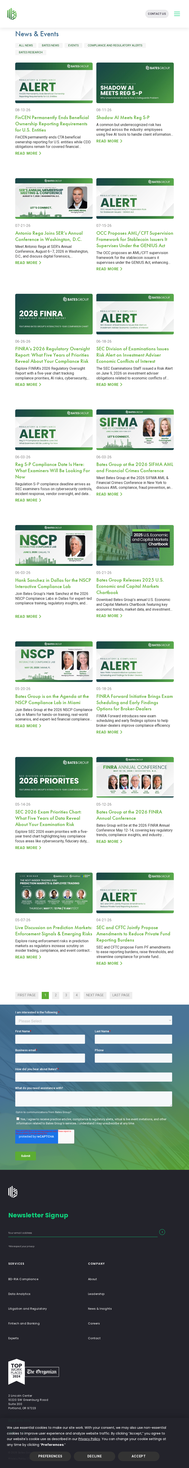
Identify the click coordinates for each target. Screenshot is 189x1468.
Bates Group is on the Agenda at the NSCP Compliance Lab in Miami (52, 699)
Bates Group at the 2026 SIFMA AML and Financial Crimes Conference (134, 467)
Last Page (121, 995)
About (92, 1279)
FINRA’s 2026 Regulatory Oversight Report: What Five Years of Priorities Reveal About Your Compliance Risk (52, 354)
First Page (27, 995)
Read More (26, 153)
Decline (94, 1456)
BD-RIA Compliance (23, 1279)
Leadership (96, 1294)
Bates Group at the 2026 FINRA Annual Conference (129, 814)
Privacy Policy (89, 1439)
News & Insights (100, 1309)
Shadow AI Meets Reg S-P (123, 117)
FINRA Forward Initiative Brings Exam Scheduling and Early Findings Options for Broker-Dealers (134, 702)
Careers (94, 1323)
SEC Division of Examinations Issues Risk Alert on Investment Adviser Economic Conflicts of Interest (132, 354)
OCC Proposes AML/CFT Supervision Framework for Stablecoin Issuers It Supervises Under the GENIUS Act (134, 239)
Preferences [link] (52, 1444)
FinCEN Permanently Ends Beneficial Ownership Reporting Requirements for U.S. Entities (52, 123)
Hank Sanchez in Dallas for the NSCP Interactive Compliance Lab (53, 583)
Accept (139, 1456)
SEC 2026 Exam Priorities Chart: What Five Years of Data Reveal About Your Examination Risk (48, 818)
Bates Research (31, 52)
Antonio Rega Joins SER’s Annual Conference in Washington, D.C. (49, 236)
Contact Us (157, 13)
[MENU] (177, 14)
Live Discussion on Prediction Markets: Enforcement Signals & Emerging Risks (53, 930)
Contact (94, 1338)
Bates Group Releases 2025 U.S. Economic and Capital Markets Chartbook (130, 586)
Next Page (95, 995)
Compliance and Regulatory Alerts (115, 45)
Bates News (50, 45)
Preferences (50, 1456)
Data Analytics (19, 1294)
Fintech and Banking (24, 1323)
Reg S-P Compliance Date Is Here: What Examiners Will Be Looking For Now (52, 470)
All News (26, 45)
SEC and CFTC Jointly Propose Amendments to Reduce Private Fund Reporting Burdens (133, 933)
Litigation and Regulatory (27, 1309)
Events (73, 45)
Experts (13, 1338)
